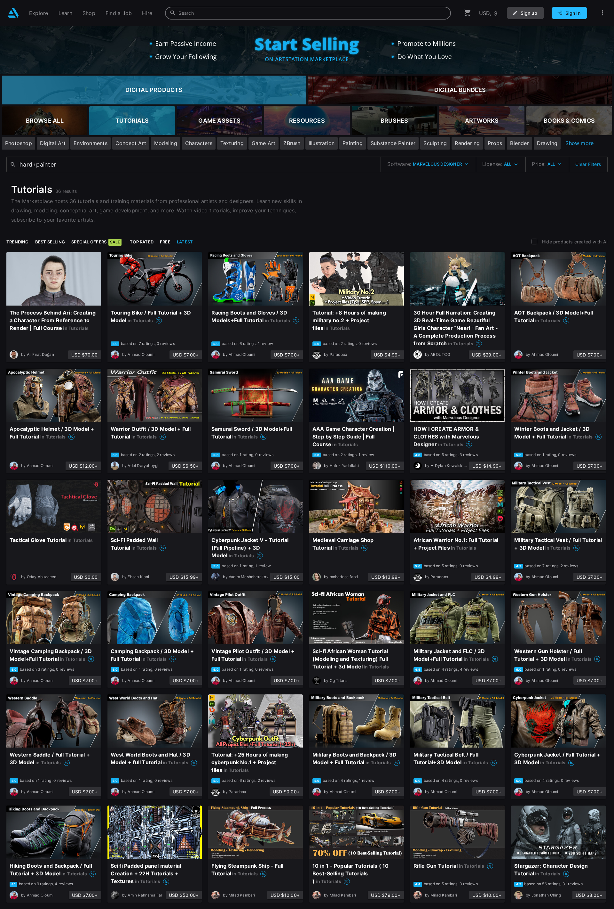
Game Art (264, 143)
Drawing (547, 143)
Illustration (322, 143)
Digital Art (53, 143)
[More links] (602, 13)
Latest (185, 241)
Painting (352, 143)
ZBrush (291, 143)
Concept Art (130, 143)
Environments (90, 143)
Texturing (232, 143)
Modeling (165, 143)
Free (165, 241)
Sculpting (435, 143)
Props (495, 143)
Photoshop (18, 143)
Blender (519, 143)
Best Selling (50, 241)
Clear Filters (588, 164)
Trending (17, 241)
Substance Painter (393, 143)
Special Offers (95, 241)
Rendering (467, 143)
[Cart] (467, 13)
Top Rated (142, 241)
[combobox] (308, 13)
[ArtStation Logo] (13, 13)
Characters (198, 143)
